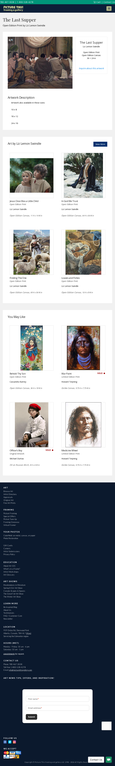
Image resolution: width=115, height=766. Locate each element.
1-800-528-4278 (25, 2)
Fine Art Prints (10, 503)
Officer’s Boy (16, 450)
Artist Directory (10, 494)
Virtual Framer (10, 525)
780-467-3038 (7, 2)
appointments (9, 654)
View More (100, 144)
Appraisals (8, 497)
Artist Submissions (12, 551)
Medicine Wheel (69, 450)
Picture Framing (10, 513)
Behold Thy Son (18, 373)
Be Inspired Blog (10, 607)
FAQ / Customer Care (13, 616)
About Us (7, 610)
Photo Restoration (11, 538)
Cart (98, 2)
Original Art (8, 500)
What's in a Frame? (12, 569)
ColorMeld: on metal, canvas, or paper (19, 535)
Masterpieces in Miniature (15, 585)
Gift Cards (8, 545)
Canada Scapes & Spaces (14, 591)
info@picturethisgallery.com (20, 670)
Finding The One (18, 277)
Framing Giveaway (11, 522)
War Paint (66, 373)
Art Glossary (9, 575)
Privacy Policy (9, 554)
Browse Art (8, 491)
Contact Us (109, 2)
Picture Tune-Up (10, 519)
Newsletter (8, 619)
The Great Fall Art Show (14, 594)
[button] (108, 8)
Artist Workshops (11, 572)
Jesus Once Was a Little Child (24, 201)
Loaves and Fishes (70, 277)
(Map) (28, 633)
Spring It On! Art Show (13, 588)
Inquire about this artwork (91, 68)
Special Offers (10, 516)
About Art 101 (10, 566)
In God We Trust (69, 201)
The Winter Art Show (12, 597)
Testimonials (9, 613)
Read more (31, 192)
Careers (7, 548)
